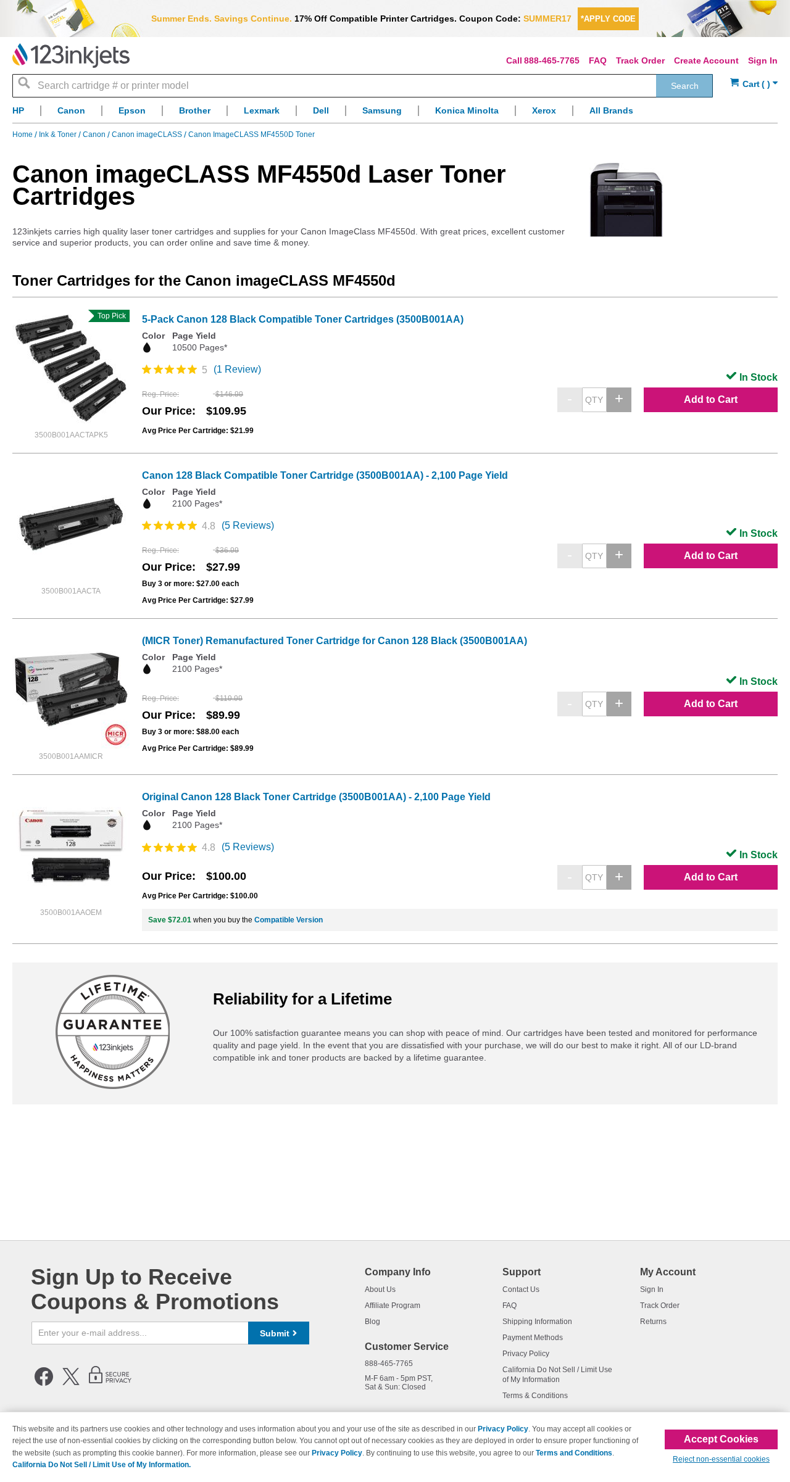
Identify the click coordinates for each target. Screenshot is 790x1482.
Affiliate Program (392, 1305)
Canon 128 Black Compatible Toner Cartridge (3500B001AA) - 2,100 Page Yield (325, 475)
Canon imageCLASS (148, 134)
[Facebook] (44, 1383)
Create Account (706, 60)
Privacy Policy (525, 1353)
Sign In (763, 60)
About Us (380, 1289)
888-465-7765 (552, 60)
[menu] (395, 113)
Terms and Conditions (574, 1453)
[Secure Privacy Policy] (110, 1383)
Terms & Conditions (535, 1395)
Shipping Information (537, 1321)
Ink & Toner (58, 134)
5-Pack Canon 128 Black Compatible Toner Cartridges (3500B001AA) (303, 319)
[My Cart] (754, 84)
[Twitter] (71, 1383)
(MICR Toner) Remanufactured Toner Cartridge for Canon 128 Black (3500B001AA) (334, 640)
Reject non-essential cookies (721, 1459)
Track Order (640, 60)
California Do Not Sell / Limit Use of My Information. (101, 1464)
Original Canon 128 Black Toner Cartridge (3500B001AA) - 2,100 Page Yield (316, 797)
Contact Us (520, 1289)
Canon (95, 134)
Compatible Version (288, 920)
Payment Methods (532, 1337)
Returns (653, 1321)
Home (23, 134)
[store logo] (71, 55)
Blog (372, 1321)
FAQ (598, 60)
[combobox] (362, 85)
